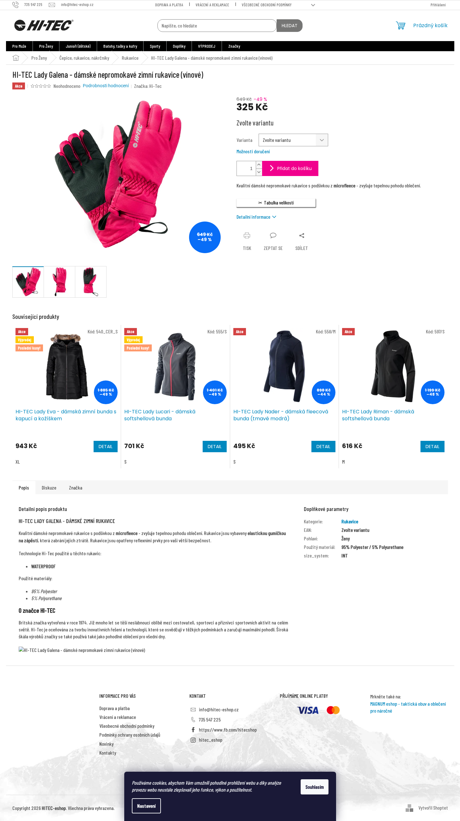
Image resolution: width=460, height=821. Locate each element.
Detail (106, 446)
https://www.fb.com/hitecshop (228, 730)
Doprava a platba (169, 4)
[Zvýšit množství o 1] (259, 164)
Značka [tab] (75, 487)
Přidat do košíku (294, 168)
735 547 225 (210, 719)
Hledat (289, 25)
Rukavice (349, 521)
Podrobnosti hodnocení (106, 85)
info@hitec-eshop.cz (219, 709)
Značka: (148, 86)
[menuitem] (19, 46)
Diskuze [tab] (49, 487)
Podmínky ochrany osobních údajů (129, 735)
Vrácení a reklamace (212, 4)
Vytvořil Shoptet (433, 808)
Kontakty (107, 753)
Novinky (106, 744)
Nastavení (146, 806)
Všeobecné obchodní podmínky (266, 4)
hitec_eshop (210, 740)
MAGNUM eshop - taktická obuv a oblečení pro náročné (408, 707)
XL (17, 462)
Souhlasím (314, 787)
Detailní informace (253, 217)
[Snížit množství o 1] (259, 172)
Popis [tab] (24, 487)
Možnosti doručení (253, 151)
